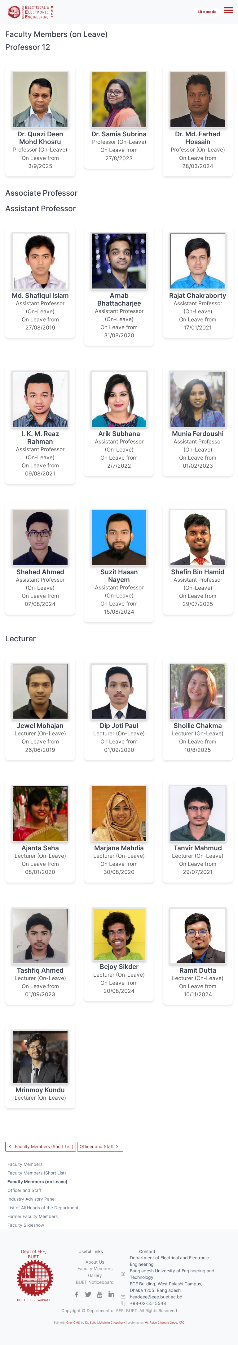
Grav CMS (73, 1322)
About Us (95, 1262)
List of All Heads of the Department (42, 1207)
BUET (21, 1300)
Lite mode (207, 12)
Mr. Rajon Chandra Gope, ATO (164, 1322)
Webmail (43, 1300)
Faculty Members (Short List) (43, 1146)
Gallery (95, 1275)
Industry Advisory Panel (31, 1199)
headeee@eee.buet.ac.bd (156, 1296)
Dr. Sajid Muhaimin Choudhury (105, 1322)
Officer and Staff (97, 1146)
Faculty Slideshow (25, 1225)
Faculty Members (24, 1164)
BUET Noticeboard (95, 1282)
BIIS (32, 1300)
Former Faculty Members (32, 1216)
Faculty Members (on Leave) (37, 1181)
